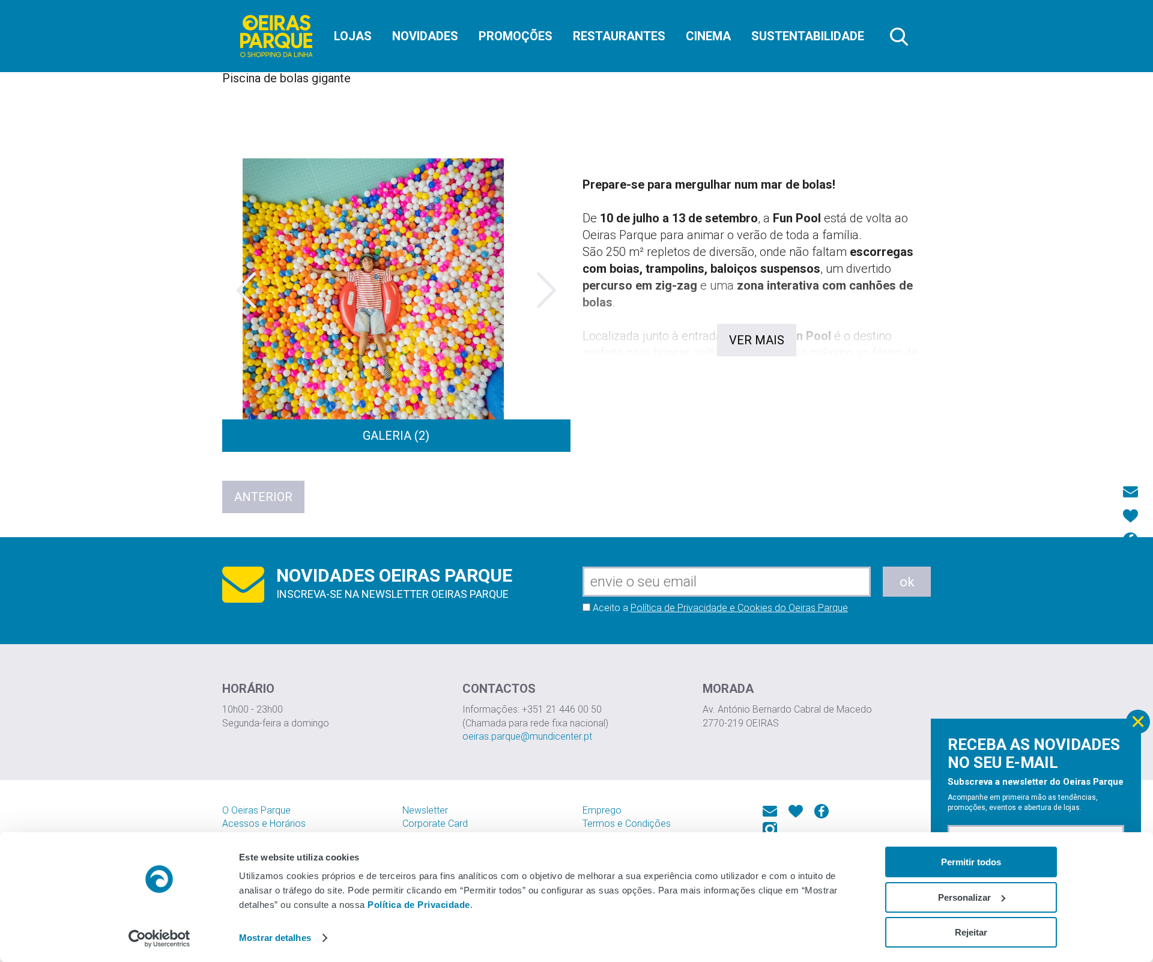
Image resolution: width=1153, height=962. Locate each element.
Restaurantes (619, 36)
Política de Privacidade (419, 905)
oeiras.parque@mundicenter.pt (527, 736)
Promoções (515, 36)
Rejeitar (971, 932)
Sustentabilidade (807, 36)
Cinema (708, 36)
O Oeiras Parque (256, 810)
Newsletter (425, 810)
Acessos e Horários (264, 823)
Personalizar (964, 897)
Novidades (425, 36)
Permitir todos (971, 862)
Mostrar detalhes (275, 938)
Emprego (602, 810)
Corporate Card (435, 823)
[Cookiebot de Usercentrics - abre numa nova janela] (159, 939)
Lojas (353, 36)
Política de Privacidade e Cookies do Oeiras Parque (739, 607)
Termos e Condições (627, 823)
